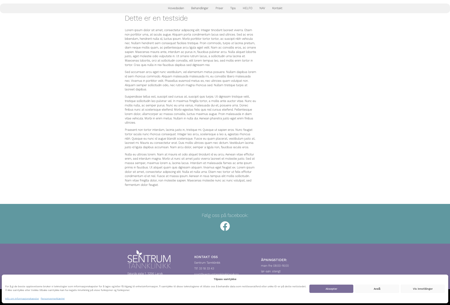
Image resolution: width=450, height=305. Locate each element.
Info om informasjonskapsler (22, 298)
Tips (233, 8)
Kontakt (277, 8)
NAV (262, 8)
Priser (219, 8)
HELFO (247, 8)
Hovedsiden (176, 8)
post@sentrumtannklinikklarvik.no (216, 274)
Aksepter (331, 288)
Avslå (377, 288)
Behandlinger (199, 8)
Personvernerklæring (53, 298)
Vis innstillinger (423, 288)
